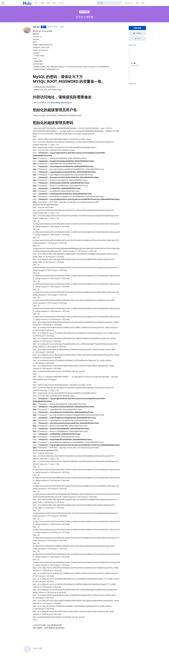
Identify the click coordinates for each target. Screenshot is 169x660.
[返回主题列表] (3, 3)
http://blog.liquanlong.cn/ (61, 102)
